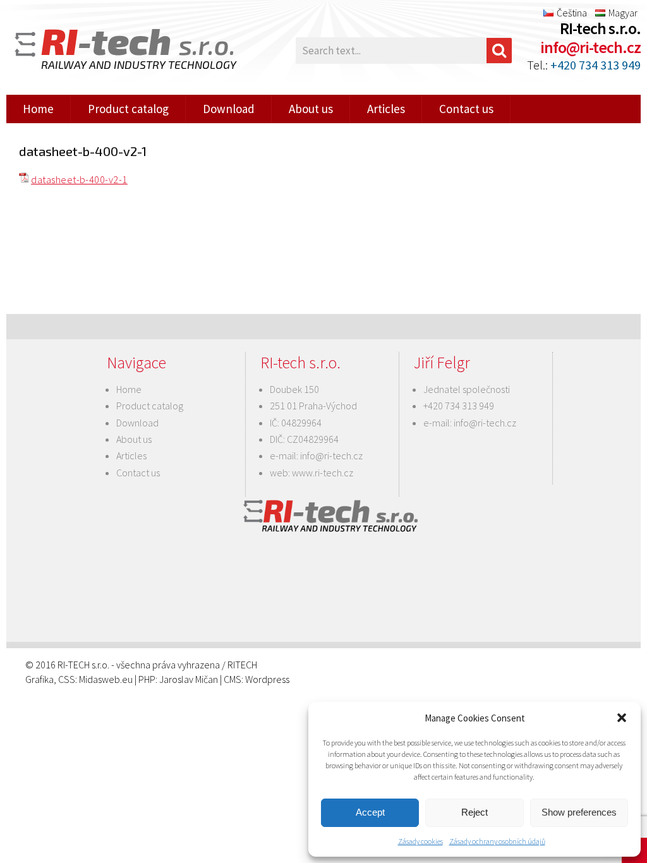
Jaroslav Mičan (188, 679)
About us (311, 108)
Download (229, 108)
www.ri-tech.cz (322, 472)
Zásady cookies (420, 841)
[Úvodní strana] (107, 50)
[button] (621, 717)
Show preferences (579, 812)
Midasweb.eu (106, 679)
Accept (370, 812)
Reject (474, 812)
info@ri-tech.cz (590, 47)
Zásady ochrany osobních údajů (497, 841)
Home (38, 108)
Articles (386, 108)
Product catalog (128, 108)
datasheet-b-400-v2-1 (79, 179)
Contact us (466, 108)
